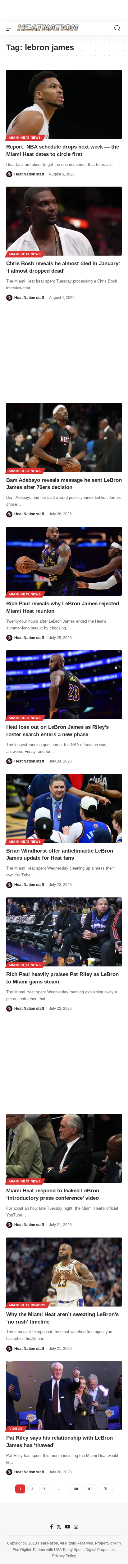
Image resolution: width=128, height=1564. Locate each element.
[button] (11, 28)
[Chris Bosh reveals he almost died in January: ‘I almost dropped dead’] (64, 221)
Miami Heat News (25, 137)
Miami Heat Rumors (27, 1305)
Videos (16, 1428)
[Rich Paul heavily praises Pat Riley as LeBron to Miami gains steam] (64, 931)
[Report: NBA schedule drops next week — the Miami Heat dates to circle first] (64, 104)
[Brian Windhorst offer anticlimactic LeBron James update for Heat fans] (64, 808)
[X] (59, 1527)
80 (76, 1489)
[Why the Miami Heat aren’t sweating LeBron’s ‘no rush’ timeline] (64, 1272)
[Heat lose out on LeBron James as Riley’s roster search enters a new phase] (64, 684)
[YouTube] (67, 1527)
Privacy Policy (64, 1556)
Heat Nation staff (29, 174)
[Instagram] (76, 1527)
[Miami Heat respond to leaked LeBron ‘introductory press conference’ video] (64, 1148)
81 (90, 1489)
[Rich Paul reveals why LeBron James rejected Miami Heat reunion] (64, 561)
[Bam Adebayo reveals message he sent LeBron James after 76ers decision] (64, 437)
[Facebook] (51, 1527)
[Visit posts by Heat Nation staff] (9, 174)
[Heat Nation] (48, 28)
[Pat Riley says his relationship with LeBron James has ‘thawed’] (64, 1395)
